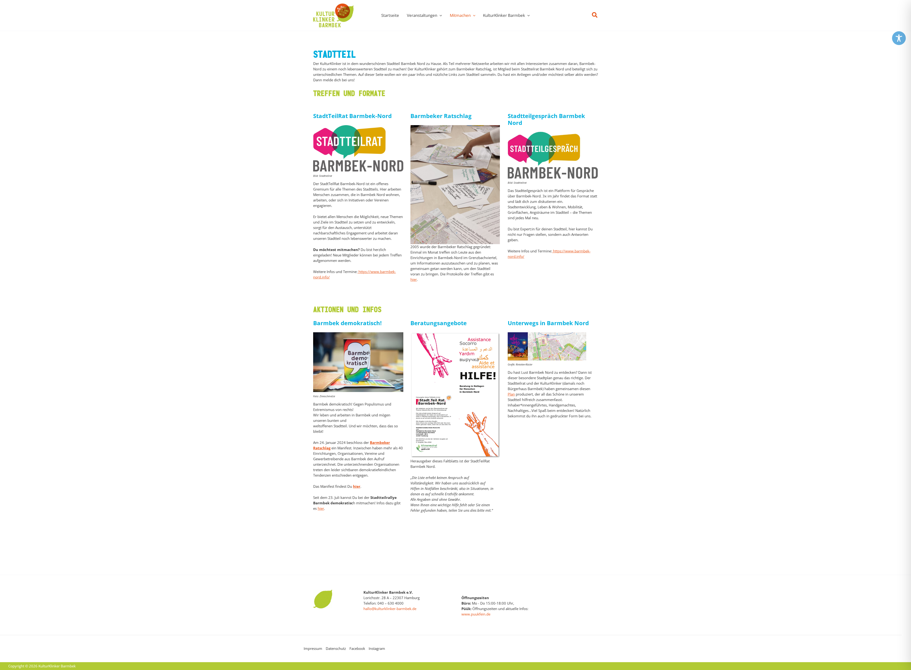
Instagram (377, 648)
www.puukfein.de (475, 614)
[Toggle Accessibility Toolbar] (899, 38)
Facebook (357, 648)
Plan (511, 394)
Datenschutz (336, 648)
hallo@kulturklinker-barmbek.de (389, 608)
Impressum (313, 648)
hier (413, 279)
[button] (439, 15)
